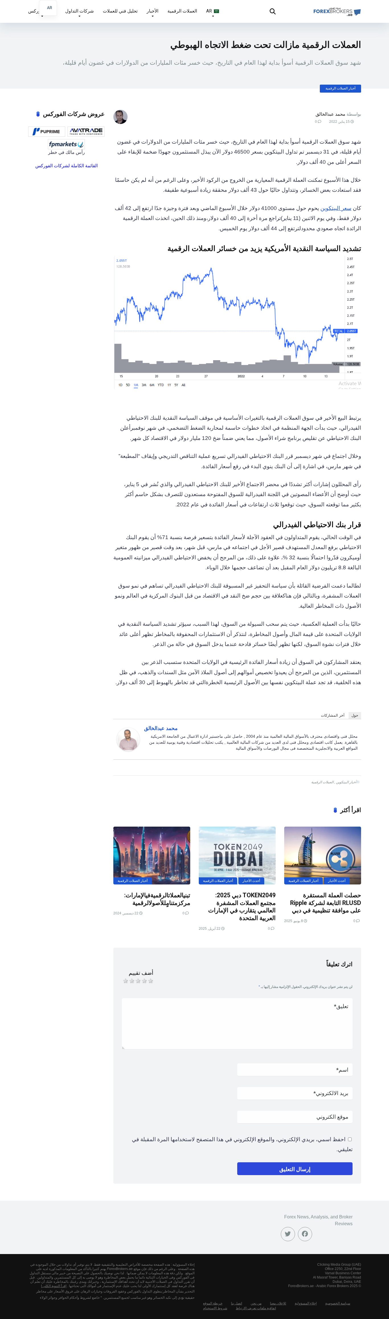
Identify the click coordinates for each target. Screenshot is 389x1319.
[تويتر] (288, 1234)
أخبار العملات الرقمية (340, 88)
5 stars (150, 980)
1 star (125, 980)
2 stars (131, 980)
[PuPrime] (47, 131)
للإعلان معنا (278, 1303)
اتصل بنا (236, 1303)
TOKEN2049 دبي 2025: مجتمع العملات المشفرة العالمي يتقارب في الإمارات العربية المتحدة (242, 907)
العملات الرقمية (182, 11)
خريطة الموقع (212, 1303)
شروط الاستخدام (215, 1308)
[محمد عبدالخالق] (128, 749)
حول (354, 715)
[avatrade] (86, 131)
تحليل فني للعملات (120, 11)
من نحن (256, 1303)
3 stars (137, 980)
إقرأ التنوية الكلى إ (53, 1286)
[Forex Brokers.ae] (336, 9)
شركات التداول (79, 11)
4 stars (144, 980)
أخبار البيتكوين (346, 782)
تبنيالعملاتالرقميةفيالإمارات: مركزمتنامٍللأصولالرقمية (157, 899)
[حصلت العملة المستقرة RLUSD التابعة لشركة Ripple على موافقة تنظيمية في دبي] (322, 855)
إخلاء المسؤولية (306, 1303)
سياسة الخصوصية (337, 1303)
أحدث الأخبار (336, 881)
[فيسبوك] (305, 1234)
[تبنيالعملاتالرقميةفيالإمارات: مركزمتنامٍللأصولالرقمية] (151, 855)
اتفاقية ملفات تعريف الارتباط (256, 1308)
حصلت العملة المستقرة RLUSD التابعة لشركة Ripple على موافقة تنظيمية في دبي (325, 903)
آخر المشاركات (333, 715)
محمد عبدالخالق (330, 114)
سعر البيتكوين (335, 208)
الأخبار (152, 11)
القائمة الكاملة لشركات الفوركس (66, 165)
